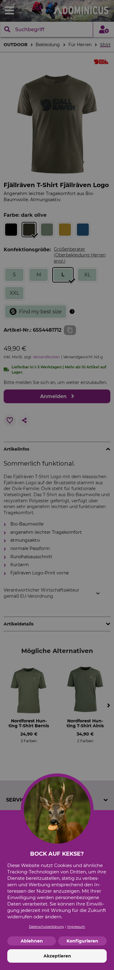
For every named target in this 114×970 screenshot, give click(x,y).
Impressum (76, 927)
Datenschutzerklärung (46, 927)
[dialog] (57, 485)
